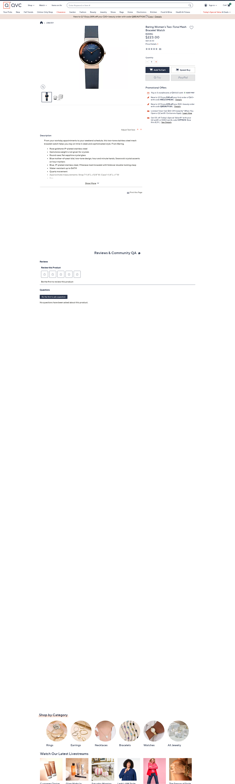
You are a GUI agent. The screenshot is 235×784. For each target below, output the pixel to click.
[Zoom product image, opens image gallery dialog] (42, 87)
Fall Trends (28, 12)
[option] (117, 16)
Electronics (141, 12)
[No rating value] (152, 48)
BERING (149, 34)
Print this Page (136, 192)
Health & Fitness (183, 12)
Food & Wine (166, 12)
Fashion (83, 12)
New (18, 12)
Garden (72, 12)
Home (130, 12)
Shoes (113, 12)
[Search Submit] (190, 5)
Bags (122, 12)
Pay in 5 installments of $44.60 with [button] (167, 92)
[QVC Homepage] (41, 23)
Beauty (93, 12)
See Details (166, 122)
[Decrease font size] (141, 129)
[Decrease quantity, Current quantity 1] (147, 61)
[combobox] (127, 5)
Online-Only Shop (45, 12)
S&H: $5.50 (150, 41)
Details (178, 99)
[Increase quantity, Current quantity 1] (156, 61)
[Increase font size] (138, 129)
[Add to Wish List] (191, 28)
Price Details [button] (151, 44)
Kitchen (153, 12)
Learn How (187, 113)
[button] (206, 5)
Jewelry (103, 12)
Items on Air (57, 5)
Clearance (61, 12)
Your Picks (7, 12)
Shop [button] (30, 5)
